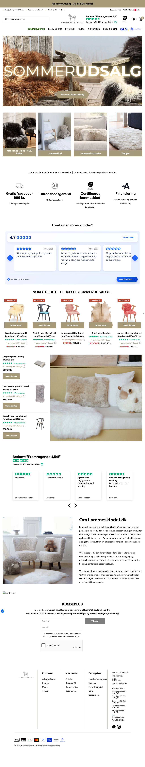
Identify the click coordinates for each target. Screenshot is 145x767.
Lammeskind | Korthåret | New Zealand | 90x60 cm (72, 334)
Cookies (92, 683)
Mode (45, 687)
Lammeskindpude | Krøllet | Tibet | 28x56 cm (16, 388)
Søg (45, 19)
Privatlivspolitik (96, 687)
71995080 (119, 720)
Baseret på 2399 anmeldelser (99, 22)
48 (106, 337)
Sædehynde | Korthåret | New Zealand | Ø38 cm (44, 334)
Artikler (69, 679)
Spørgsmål (71, 683)
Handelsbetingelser (98, 679)
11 (19, 422)
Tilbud (45, 691)
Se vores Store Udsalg (72, 94)
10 (19, 363)
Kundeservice (115, 10)
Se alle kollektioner (55, 29)
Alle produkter (49, 679)
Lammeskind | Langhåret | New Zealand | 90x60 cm (129, 334)
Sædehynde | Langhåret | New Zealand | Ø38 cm (14, 417)
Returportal (110, 29)
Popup (27, 343)
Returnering (71, 691)
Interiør (45, 683)
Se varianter (16, 325)
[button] (143, 313)
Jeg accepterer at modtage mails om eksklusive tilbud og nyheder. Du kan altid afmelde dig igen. (62, 634)
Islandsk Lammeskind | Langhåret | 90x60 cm (16, 334)
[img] (101, 19)
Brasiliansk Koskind (101, 333)
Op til (72, 3)
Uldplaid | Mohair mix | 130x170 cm (13, 358)
